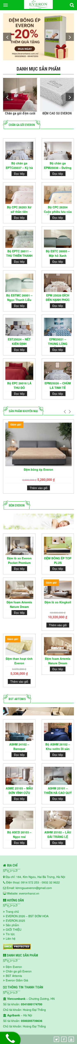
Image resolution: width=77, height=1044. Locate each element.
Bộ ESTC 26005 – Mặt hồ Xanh (58, 253)
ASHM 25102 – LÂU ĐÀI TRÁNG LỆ (57, 834)
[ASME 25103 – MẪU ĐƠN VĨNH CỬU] (19, 776)
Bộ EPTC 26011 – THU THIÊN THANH (19, 253)
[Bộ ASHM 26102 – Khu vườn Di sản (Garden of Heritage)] (58, 732)
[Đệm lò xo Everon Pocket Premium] (19, 546)
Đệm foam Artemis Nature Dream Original (57, 662)
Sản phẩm (12, 925)
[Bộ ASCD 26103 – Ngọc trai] (19, 820)
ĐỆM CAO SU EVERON (57, 113)
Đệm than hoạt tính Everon (19, 661)
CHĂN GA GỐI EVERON (22, 125)
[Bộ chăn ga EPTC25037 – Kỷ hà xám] (19, 151)
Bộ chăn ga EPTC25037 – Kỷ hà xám (19, 166)
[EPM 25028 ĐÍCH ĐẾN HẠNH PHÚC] (58, 283)
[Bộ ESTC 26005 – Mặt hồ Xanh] (58, 239)
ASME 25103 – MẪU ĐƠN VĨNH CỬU (19, 790)
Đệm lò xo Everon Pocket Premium (19, 560)
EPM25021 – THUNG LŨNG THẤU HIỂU (57, 342)
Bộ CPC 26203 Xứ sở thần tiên (19, 209)
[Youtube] (71, 1039)
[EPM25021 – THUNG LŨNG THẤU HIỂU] (58, 327)
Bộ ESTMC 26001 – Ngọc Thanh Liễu (19, 297)
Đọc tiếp (19, 174)
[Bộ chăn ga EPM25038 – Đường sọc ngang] (58, 151)
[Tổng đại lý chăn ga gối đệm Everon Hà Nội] (38, 8)
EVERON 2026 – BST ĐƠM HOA (27, 916)
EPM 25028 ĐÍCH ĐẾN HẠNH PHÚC (58, 297)
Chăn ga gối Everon (19, 971)
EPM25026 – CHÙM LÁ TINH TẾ (58, 385)
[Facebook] (64, 1039)
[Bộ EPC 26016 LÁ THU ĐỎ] (19, 371)
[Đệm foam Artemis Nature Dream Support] (19, 590)
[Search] (72, 5)
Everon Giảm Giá (17, 980)
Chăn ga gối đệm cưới (20, 113)
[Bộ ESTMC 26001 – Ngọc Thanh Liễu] (19, 283)
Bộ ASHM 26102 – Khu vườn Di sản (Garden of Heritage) (57, 747)
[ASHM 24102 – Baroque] (19, 732)
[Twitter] (56, 1039)
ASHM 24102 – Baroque (19, 746)
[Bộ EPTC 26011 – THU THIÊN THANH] (19, 239)
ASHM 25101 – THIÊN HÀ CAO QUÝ (58, 790)
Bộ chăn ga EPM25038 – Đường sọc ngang (57, 166)
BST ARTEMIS (17, 699)
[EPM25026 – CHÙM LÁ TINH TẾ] (58, 371)
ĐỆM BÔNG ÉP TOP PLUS (57, 560)
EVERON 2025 (15, 920)
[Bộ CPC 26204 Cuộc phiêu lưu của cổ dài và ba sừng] (58, 195)
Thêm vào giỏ (38, 488)
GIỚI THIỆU (13, 929)
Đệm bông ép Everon (38, 469)
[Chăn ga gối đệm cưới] (20, 95)
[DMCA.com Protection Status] (17, 948)
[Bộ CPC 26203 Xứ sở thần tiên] (19, 195)
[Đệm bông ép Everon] (38, 36)
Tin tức (10, 934)
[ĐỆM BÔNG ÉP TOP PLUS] (58, 546)
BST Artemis (14, 976)
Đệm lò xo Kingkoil (58, 602)
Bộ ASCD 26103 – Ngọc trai (19, 834)
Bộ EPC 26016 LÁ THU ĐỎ (19, 385)
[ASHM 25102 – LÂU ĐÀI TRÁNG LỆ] (58, 820)
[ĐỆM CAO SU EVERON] (57, 95)
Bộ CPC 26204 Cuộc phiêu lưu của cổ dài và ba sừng (58, 210)
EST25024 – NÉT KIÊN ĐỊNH (19, 341)
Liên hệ (10, 938)
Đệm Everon (17, 505)
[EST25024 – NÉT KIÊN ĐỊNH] (19, 327)
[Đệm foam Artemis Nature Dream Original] (58, 646)
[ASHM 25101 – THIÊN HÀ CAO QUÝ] (58, 776)
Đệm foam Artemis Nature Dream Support (19, 605)
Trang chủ (12, 911)
